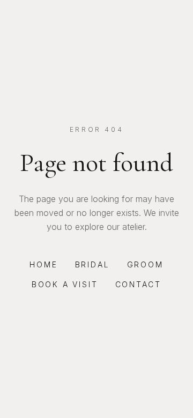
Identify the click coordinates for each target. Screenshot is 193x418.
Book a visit (65, 284)
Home (43, 264)
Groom (145, 264)
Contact (138, 284)
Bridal (92, 264)
